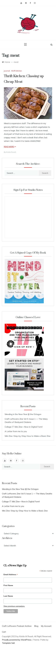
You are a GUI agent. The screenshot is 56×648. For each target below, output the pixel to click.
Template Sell (8, 643)
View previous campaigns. (14, 606)
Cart (4, 632)
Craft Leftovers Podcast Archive (17, 626)
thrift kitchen (16, 71)
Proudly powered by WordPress (17, 640)
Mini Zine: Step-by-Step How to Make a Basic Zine (27, 436)
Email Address (11, 574)
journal (7, 71)
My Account (46, 626)
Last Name (8, 596)
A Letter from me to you (16, 431)
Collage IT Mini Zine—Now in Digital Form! (23, 427)
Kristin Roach (11, 152)
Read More (9, 147)
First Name (8, 585)
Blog (36, 626)
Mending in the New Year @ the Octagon (23, 414)
